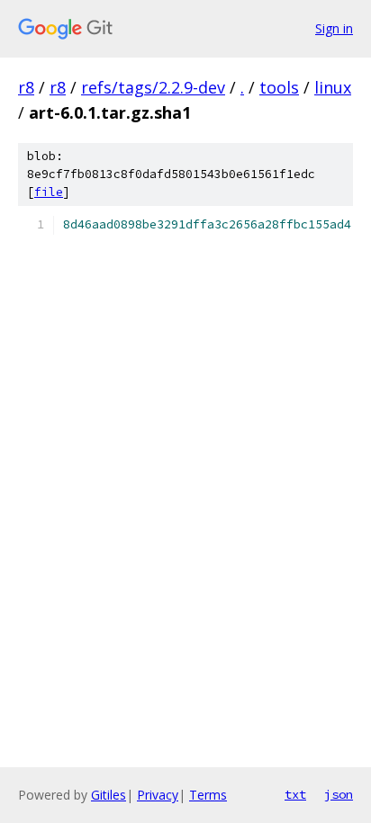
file (48, 192)
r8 (26, 87)
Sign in (334, 28)
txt (295, 794)
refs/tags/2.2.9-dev (153, 87)
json (338, 794)
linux (332, 87)
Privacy (157, 794)
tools (279, 87)
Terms (208, 794)
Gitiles (108, 794)
